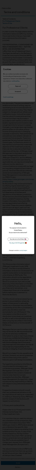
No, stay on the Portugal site (16, 243)
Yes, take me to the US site (17, 239)
